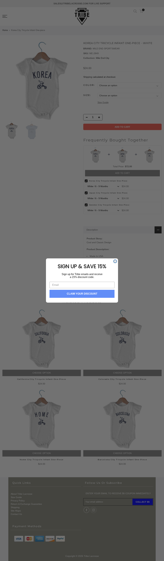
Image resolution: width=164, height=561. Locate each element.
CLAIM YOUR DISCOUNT (82, 293)
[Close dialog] (115, 261)
